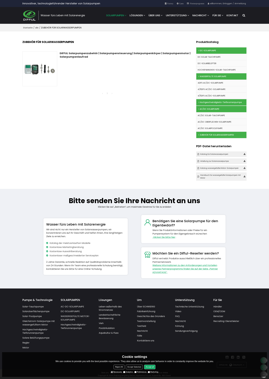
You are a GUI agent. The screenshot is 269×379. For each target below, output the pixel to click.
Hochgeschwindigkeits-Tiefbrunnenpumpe (35, 331)
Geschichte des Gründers (151, 316)
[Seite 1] (102, 93)
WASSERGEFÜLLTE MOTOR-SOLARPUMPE (75, 318)
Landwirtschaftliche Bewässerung (109, 316)
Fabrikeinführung (146, 311)
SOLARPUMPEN (115, 15)
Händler (217, 306)
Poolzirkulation (107, 328)
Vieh (101, 323)
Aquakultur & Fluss (109, 333)
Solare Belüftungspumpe (35, 337)
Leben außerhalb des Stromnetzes (110, 308)
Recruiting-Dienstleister (226, 321)
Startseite (28, 27)
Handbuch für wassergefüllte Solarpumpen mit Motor (220, 176)
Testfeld (141, 326)
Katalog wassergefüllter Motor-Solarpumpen (219, 168)
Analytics (129, 372)
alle (37, 27)
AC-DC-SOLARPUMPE (72, 306)
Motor (25, 347)
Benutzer (218, 316)
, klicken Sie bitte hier (163, 237)
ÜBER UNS (154, 15)
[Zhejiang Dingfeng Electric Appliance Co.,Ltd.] (29, 15)
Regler (25, 342)
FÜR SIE (216, 15)
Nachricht (142, 331)
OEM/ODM (219, 311)
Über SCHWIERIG (146, 306)
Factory (170, 3)
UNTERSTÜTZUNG (176, 15)
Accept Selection (134, 367)
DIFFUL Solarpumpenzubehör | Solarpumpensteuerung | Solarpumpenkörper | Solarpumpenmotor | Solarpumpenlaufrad (125, 54)
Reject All (119, 367)
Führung (179, 326)
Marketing (154, 372)
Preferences (142, 372)
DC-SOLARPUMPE (70, 311)
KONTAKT (232, 15)
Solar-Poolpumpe (32, 316)
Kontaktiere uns (145, 340)
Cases (181, 3)
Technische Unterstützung (189, 306)
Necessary (117, 372)
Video (178, 311)
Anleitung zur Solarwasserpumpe (214, 161)
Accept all (150, 367)
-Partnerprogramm (197, 3)
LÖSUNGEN (136, 15)
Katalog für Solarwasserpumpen (214, 154)
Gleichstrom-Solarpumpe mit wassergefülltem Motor (38, 323)
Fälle (139, 335)
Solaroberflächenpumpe (35, 311)
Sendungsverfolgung (186, 331)
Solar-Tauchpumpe (33, 306)
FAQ (177, 316)
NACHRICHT (199, 15)
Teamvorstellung (146, 321)
